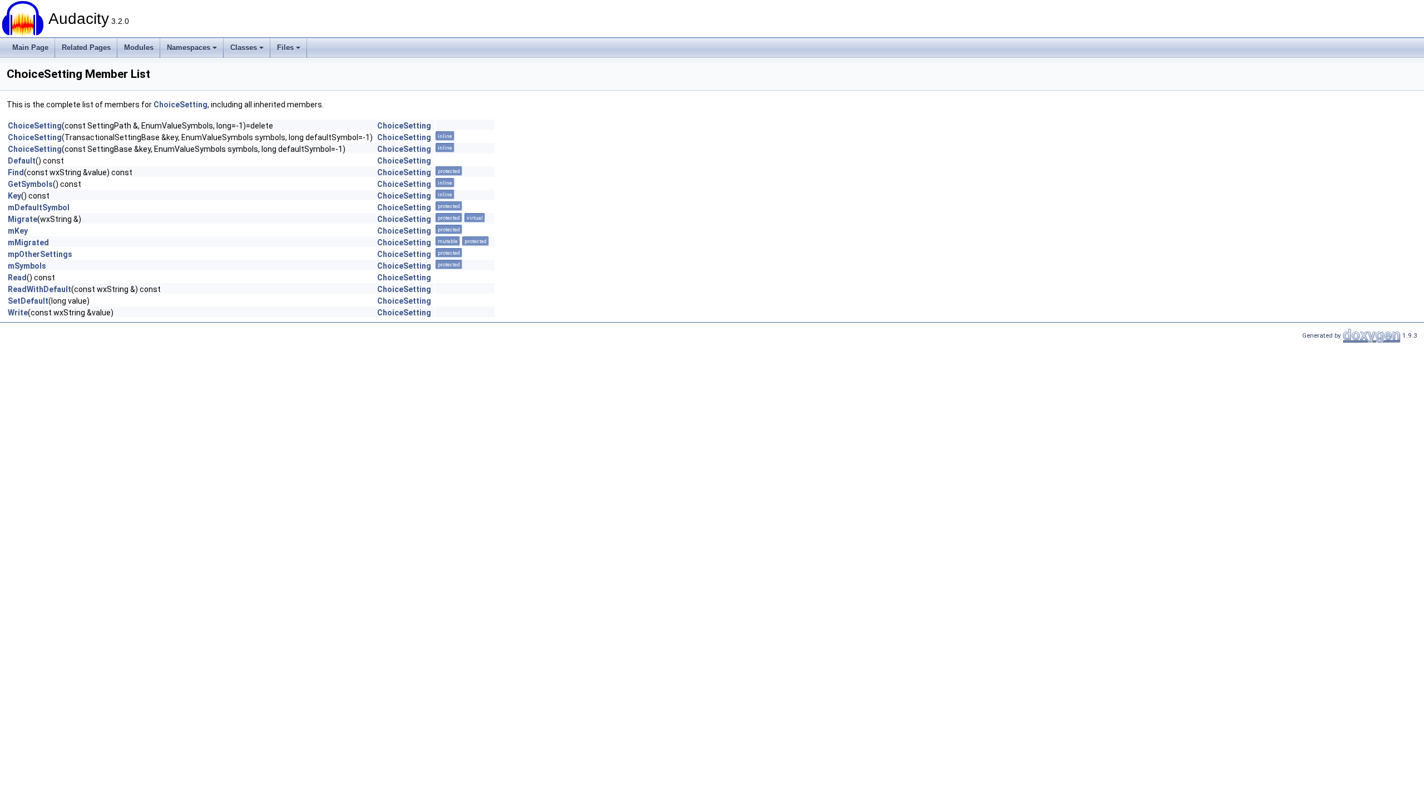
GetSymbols (30, 184)
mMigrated (28, 242)
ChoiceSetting (180, 104)
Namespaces (188, 47)
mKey (18, 230)
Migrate (22, 219)
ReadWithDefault (39, 289)
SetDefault (28, 300)
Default (22, 160)
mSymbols (27, 265)
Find (16, 172)
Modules (139, 47)
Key (14, 195)
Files (285, 47)
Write (18, 312)
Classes (243, 47)
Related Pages (86, 47)
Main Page (30, 47)
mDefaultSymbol (39, 207)
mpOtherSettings (40, 254)
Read (17, 277)
